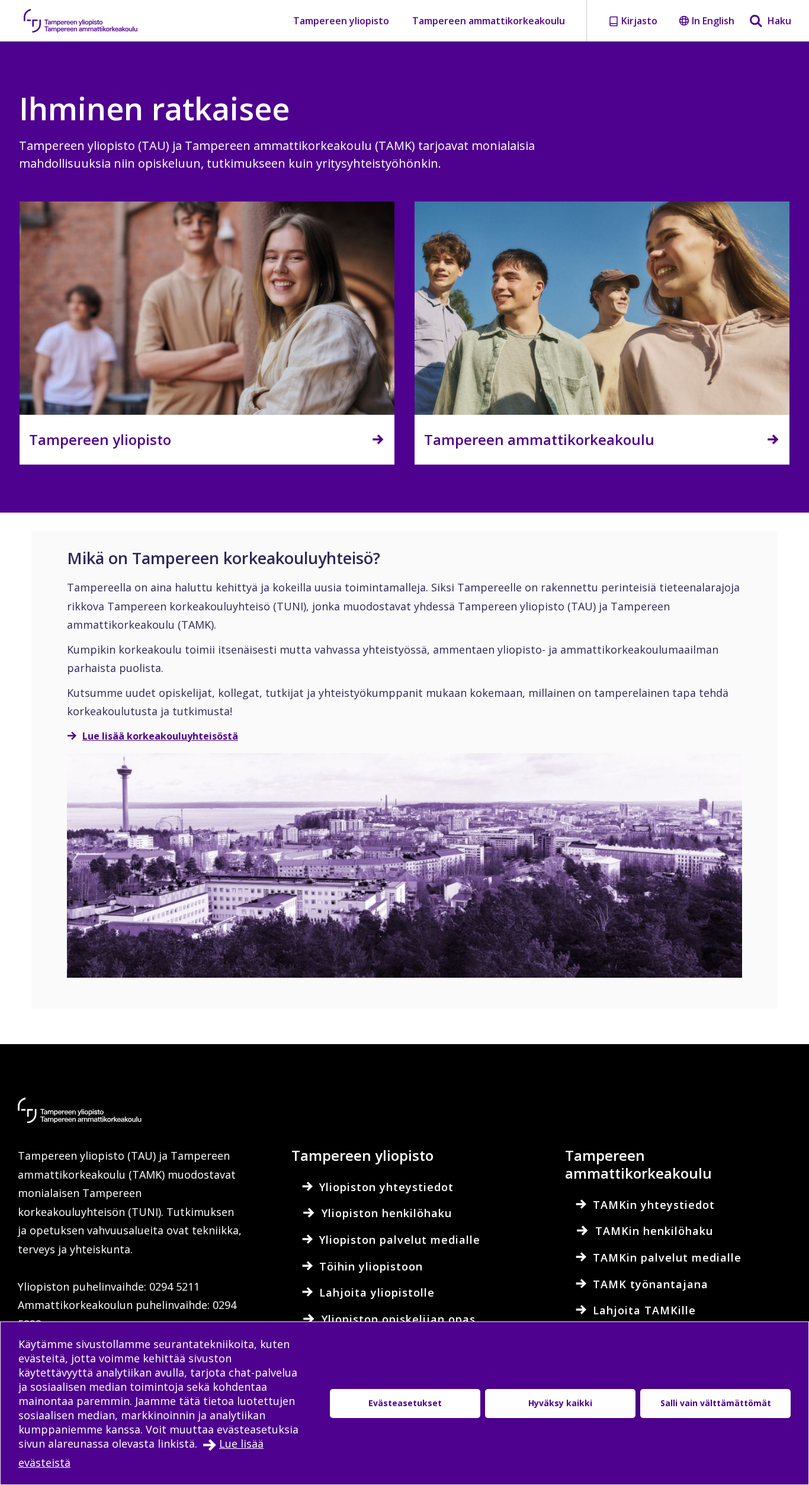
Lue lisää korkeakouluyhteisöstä (160, 735)
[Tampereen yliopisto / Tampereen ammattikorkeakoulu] (92, 21)
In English (713, 20)
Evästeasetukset (405, 1403)
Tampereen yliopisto (341, 20)
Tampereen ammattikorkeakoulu (488, 20)
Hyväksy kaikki (560, 1403)
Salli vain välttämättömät (715, 1403)
